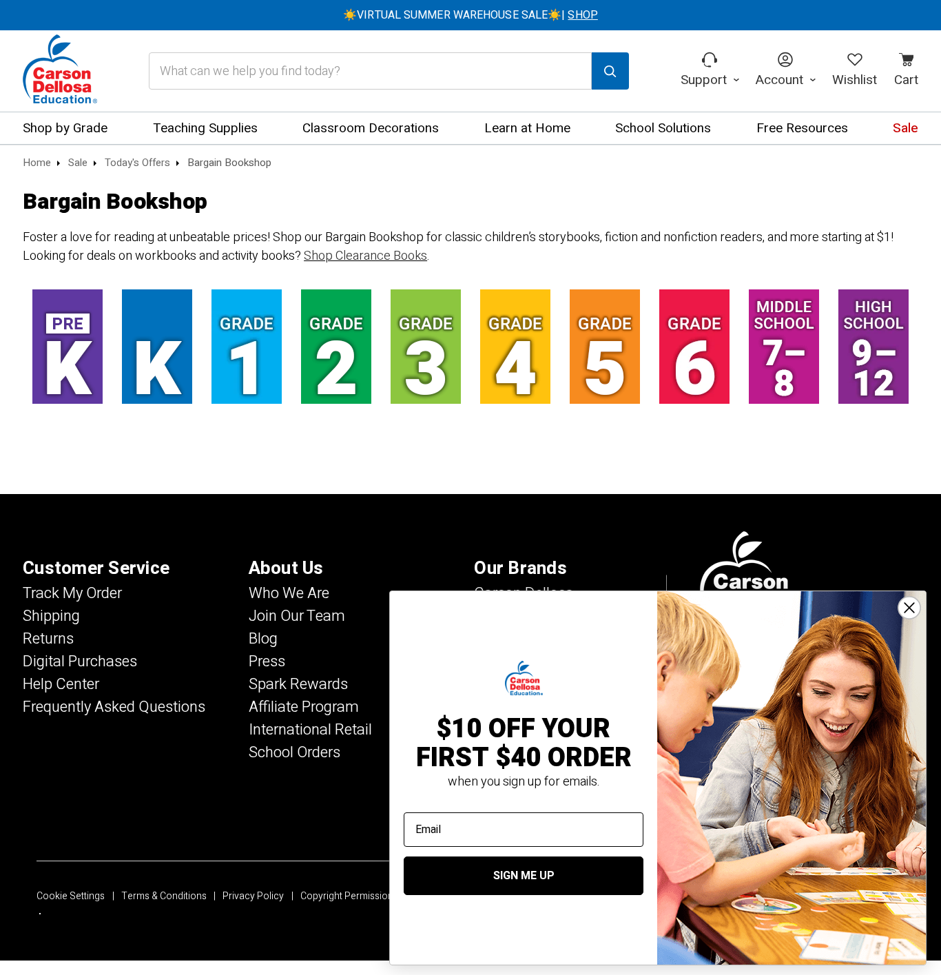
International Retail (310, 730)
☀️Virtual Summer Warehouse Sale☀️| (470, 15)
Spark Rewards (298, 684)
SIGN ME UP (524, 876)
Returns (48, 639)
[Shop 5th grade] (605, 346)
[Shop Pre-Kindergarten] (67, 346)
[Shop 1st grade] (246, 346)
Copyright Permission (346, 896)
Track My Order (72, 593)
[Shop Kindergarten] (157, 346)
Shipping (51, 616)
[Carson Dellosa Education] (60, 70)
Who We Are (289, 593)
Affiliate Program (304, 707)
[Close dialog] (909, 607)
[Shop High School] (873, 346)
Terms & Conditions (164, 896)
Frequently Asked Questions (114, 707)
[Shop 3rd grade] (426, 346)
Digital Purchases (80, 661)
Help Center (61, 684)
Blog (263, 639)
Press (267, 661)
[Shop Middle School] (784, 346)
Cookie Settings (71, 896)
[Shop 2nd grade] (336, 346)
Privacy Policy (253, 896)
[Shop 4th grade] (515, 346)
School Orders (294, 752)
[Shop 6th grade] (694, 346)
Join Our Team (297, 616)
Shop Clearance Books (365, 256)
